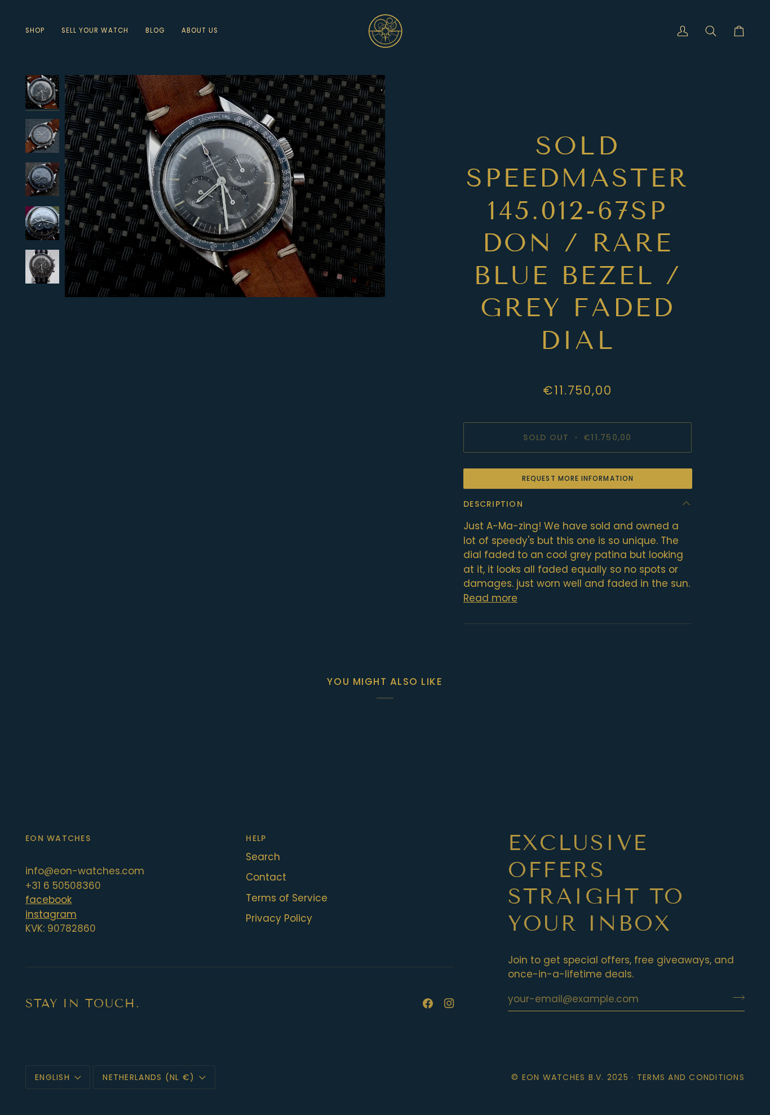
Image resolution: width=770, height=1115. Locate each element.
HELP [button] (256, 838)
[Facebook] (428, 1003)
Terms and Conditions (691, 1077)
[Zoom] (225, 186)
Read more (490, 598)
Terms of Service (287, 898)
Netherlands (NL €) (148, 1077)
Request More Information (578, 478)
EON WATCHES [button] (58, 838)
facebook (48, 899)
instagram (51, 914)
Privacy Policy (279, 918)
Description (493, 504)
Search (263, 857)
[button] (39, 30)
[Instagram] (449, 1003)
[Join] (735, 998)
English (52, 1077)
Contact (266, 877)
